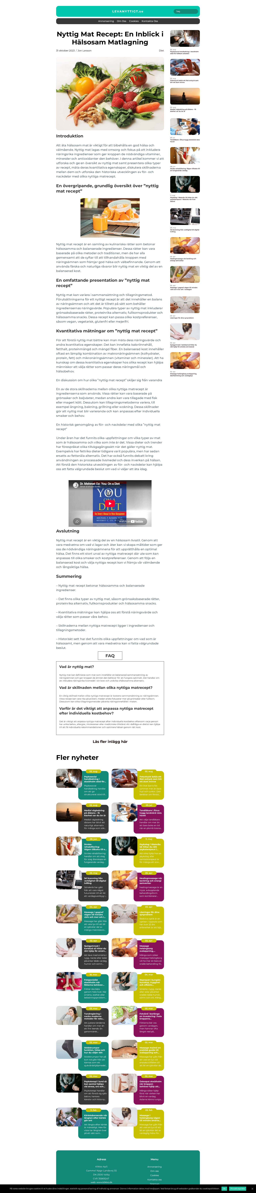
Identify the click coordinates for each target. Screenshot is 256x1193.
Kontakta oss (150, 21)
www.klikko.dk (104, 1182)
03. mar (93, 1008)
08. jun (93, 839)
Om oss (121, 21)
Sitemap (154, 1183)
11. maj (148, 839)
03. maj (93, 873)
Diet (161, 50)
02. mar (93, 1042)
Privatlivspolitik (238, 1189)
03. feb (148, 1110)
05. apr (148, 873)
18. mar (93, 974)
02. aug (93, 771)
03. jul (149, 805)
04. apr (93, 907)
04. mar (149, 974)
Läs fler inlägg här (110, 741)
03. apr (148, 907)
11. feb (93, 1110)
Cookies (134, 21)
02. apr (93, 940)
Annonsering (106, 21)
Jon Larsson (85, 50)
